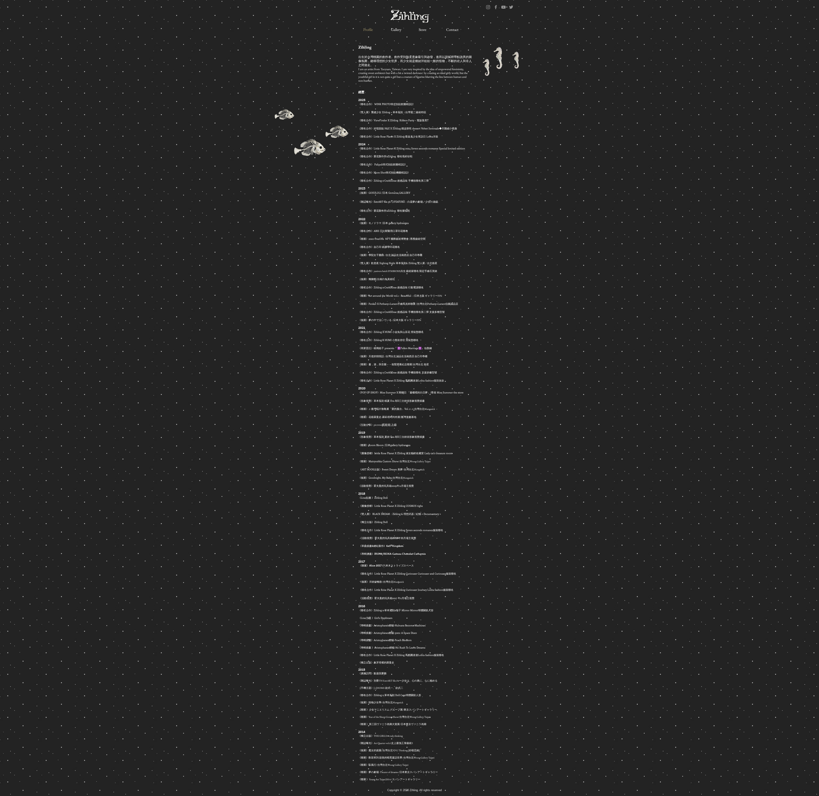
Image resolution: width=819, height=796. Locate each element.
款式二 (399, 688)
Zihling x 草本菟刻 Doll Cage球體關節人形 (397, 695)
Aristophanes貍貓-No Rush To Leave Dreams (399, 647)
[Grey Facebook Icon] (495, 7)
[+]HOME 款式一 (383, 688)
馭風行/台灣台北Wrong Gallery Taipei (388, 765)
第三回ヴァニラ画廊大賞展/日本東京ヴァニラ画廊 (397, 724)
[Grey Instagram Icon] (488, 7)
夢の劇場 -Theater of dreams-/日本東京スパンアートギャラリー (403, 772)
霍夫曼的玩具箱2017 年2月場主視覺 (394, 598)
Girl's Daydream (383, 618)
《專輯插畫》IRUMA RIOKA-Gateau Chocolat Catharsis (392, 553)
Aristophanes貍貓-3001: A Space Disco (395, 632)
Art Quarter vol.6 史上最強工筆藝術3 (393, 743)
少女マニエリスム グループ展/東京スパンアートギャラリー (403, 709)
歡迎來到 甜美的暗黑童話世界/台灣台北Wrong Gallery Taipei (401, 757)
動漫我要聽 (380, 673)
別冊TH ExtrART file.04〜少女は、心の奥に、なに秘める (405, 680)
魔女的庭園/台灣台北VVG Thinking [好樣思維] (394, 750)
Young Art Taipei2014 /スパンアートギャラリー (394, 779)
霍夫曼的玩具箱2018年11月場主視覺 (395, 538)
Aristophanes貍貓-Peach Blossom (393, 640)
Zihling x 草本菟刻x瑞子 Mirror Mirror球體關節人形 (403, 610)
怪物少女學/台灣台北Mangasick (386, 702)
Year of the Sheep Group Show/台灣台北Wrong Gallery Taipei (399, 717)
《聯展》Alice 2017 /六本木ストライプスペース (386, 565)
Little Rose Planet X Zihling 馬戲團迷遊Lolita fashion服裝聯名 (409, 655)
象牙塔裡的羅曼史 (384, 662)
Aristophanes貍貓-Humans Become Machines (399, 625)
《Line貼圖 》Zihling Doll (373, 497)
